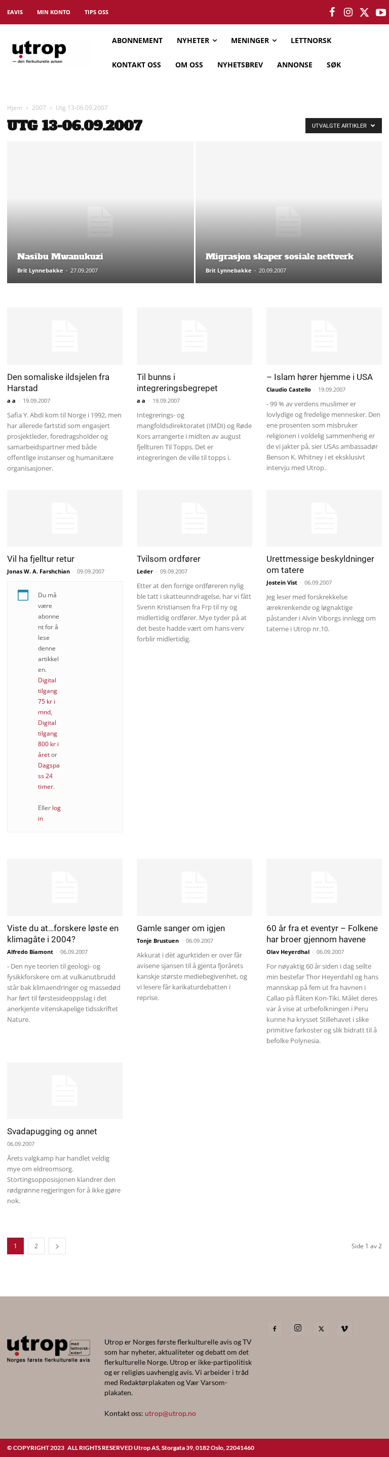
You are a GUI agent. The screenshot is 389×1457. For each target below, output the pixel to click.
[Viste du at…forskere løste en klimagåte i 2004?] (65, 887)
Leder (145, 571)
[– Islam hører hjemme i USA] (324, 336)
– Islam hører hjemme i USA (319, 377)
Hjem (14, 107)
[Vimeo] (344, 1329)
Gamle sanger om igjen (181, 928)
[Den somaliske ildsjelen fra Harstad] (65, 336)
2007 (39, 107)
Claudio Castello (288, 389)
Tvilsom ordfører (169, 559)
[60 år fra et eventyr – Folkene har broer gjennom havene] (324, 887)
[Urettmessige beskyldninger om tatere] (324, 518)
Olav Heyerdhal (287, 951)
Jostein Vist (281, 582)
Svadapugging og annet (52, 1131)
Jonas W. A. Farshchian (38, 571)
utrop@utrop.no (170, 1413)
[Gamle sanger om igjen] (194, 887)
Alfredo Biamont (30, 951)
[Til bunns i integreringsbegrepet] (194, 336)
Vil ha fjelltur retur (40, 559)
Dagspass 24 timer (49, 776)
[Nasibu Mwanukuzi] (100, 222)
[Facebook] (274, 1329)
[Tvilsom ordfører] (194, 518)
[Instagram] (298, 1328)
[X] (321, 1329)
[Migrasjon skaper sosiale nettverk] (289, 222)
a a (11, 400)
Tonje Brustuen (158, 940)
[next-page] (57, 1246)
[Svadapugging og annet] (65, 1091)
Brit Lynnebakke (40, 270)
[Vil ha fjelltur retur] (65, 518)
